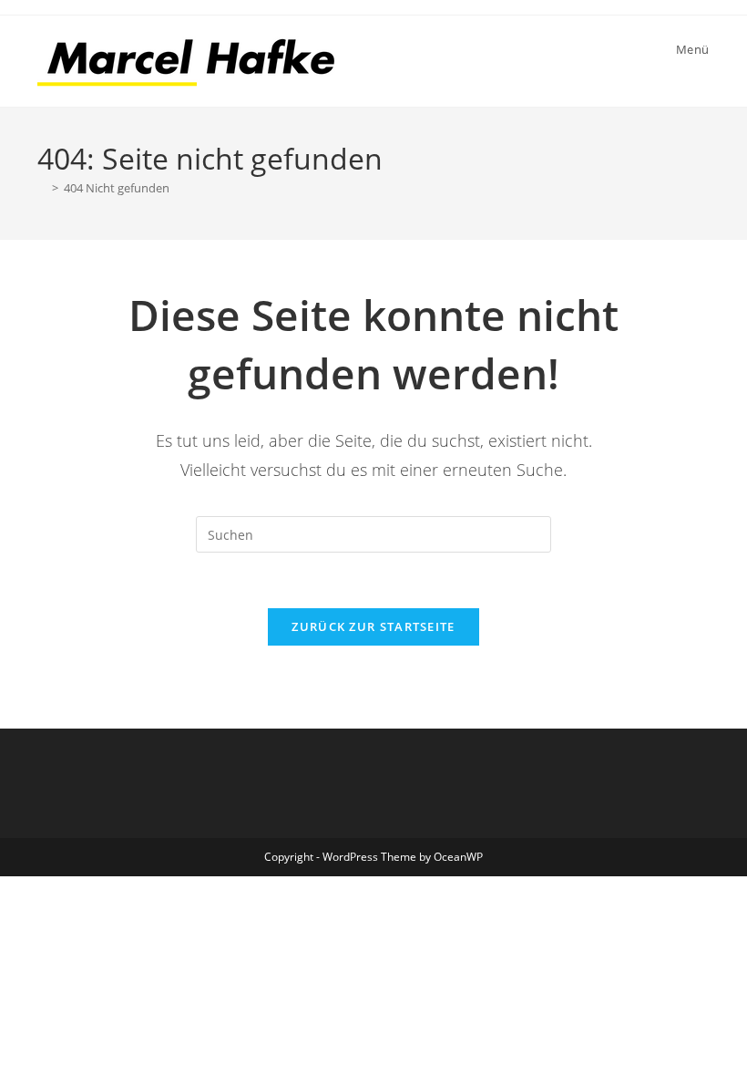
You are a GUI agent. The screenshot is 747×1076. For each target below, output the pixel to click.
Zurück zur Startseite (373, 626)
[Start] (41, 188)
